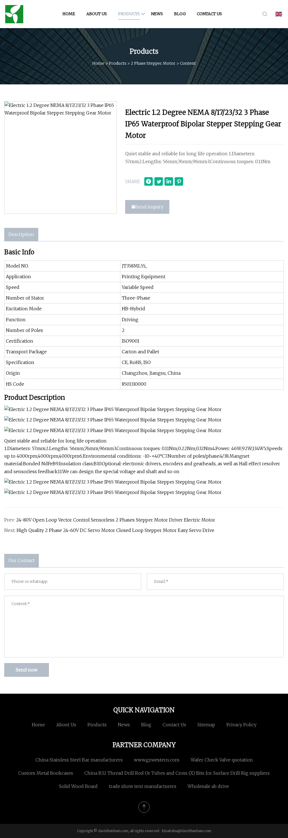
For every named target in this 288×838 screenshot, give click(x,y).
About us (96, 13)
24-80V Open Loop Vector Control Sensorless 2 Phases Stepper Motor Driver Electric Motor (115, 520)
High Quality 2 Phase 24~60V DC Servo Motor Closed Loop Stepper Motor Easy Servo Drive (115, 530)
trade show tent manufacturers (142, 786)
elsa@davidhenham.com (191, 831)
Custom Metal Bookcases (45, 773)
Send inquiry (149, 207)
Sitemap (206, 724)
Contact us (209, 13)
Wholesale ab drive (208, 786)
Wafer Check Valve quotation (222, 760)
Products (129, 13)
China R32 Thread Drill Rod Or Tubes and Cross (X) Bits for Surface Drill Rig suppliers (177, 773)
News (157, 13)
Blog (180, 13)
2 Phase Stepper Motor (153, 63)
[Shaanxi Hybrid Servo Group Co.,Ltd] (14, 14)
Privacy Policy (241, 724)
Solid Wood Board (78, 786)
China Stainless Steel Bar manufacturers (79, 760)
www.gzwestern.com (156, 760)
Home (68, 13)
